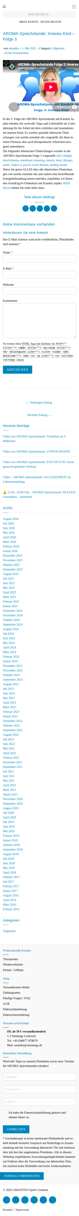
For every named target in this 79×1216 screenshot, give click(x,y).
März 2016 (9, 904)
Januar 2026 (10, 551)
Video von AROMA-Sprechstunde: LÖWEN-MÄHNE (36, 451)
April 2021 (9, 785)
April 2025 (9, 592)
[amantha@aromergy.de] (43, 1200)
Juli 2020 (8, 812)
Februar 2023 (11, 711)
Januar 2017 (10, 890)
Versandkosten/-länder (16, 987)
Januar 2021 (10, 794)
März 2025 (9, 597)
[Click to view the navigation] (74, 6)
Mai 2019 (9, 831)
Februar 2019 (11, 835)
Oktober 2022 (11, 725)
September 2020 (13, 803)
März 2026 (9, 541)
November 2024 (13, 615)
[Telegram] (52, 1200)
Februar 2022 (11, 757)
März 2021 (9, 789)
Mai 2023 (9, 698)
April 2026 (9, 537)
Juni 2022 (9, 743)
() (38, 14)
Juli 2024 (8, 633)
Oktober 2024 (11, 619)
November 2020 (13, 799)
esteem (50, 160)
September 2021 (13, 766)
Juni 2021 (9, 776)
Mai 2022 (9, 748)
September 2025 (13, 569)
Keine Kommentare (17, 53)
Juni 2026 (9, 528)
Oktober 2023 (11, 675)
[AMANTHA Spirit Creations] (4, 6)
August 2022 (11, 734)
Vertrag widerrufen (22, 1176)
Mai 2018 (9, 867)
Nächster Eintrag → (39, 415)
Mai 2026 (9, 532)
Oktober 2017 (11, 877)
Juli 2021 (8, 771)
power (26, 164)
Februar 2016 (11, 909)
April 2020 (9, 817)
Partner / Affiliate (13, 970)
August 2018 (11, 854)
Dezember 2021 (12, 762)
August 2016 (11, 895)
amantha (14, 48)
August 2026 (11, 518)
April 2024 (9, 647)
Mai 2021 (9, 780)
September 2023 (13, 679)
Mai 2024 (9, 642)
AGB (6, 1003)
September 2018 (13, 849)
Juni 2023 (9, 693)
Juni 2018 (9, 863)
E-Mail (8, 268)
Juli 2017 (8, 881)
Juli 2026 (8, 523)
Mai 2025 (9, 587)
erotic (6, 164)
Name (7, 252)
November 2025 (13, 560)
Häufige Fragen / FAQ (16, 998)
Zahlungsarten (11, 992)
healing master (58, 164)
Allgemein (58, 48)
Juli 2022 (8, 739)
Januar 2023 (10, 716)
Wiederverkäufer (13, 964)
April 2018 (9, 872)
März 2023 (9, 707)
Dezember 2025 (12, 555)
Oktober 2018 (11, 845)
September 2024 (13, 624)
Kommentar (10, 300)
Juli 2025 (8, 578)
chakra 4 (16, 164)
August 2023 (11, 684)
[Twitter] (33, 208)
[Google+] (40, 208)
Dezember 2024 (12, 610)
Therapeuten (10, 959)
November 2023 (13, 670)
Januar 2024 (10, 661)
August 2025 (11, 574)
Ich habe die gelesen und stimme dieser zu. (37, 1115)
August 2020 (11, 808)
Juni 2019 (9, 826)
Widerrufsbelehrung (15, 1009)
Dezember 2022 (12, 721)
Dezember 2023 (12, 665)
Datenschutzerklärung (16, 1014)
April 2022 (9, 753)
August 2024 (11, 629)
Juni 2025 (9, 583)
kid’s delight (64, 155)
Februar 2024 (11, 656)
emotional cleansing (32, 160)
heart (59, 160)
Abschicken (17, 369)
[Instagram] (34, 1200)
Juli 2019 (8, 822)
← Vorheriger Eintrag (39, 402)
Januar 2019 (10, 840)
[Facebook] (25, 208)
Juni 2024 (9, 638)
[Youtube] (25, 1200)
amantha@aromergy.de (28, 1045)
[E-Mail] (54, 208)
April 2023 (9, 702)
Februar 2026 (11, 546)
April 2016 (9, 900)
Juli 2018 (8, 858)
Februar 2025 (11, 601)
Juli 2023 (8, 688)
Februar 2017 (11, 886)
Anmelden (16, 1129)
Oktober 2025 (11, 564)
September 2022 (13, 730)
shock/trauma (11, 160)
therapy (67, 160)
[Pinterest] (47, 208)
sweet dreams (40, 164)
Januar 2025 (10, 606)
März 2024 (9, 652)
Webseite (8, 284)
